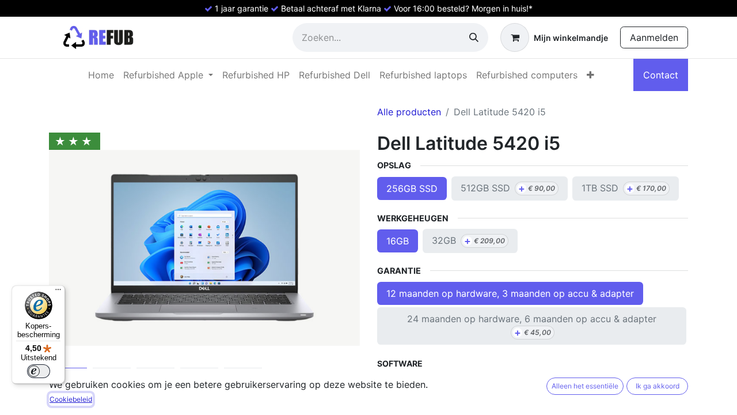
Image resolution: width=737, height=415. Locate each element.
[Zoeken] (473, 37)
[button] (72, 247)
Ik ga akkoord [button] (657, 386)
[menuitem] (101, 74)
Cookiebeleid (71, 399)
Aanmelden (654, 37)
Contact (660, 75)
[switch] (38, 371)
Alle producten (409, 112)
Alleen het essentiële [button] (585, 386)
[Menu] (58, 292)
